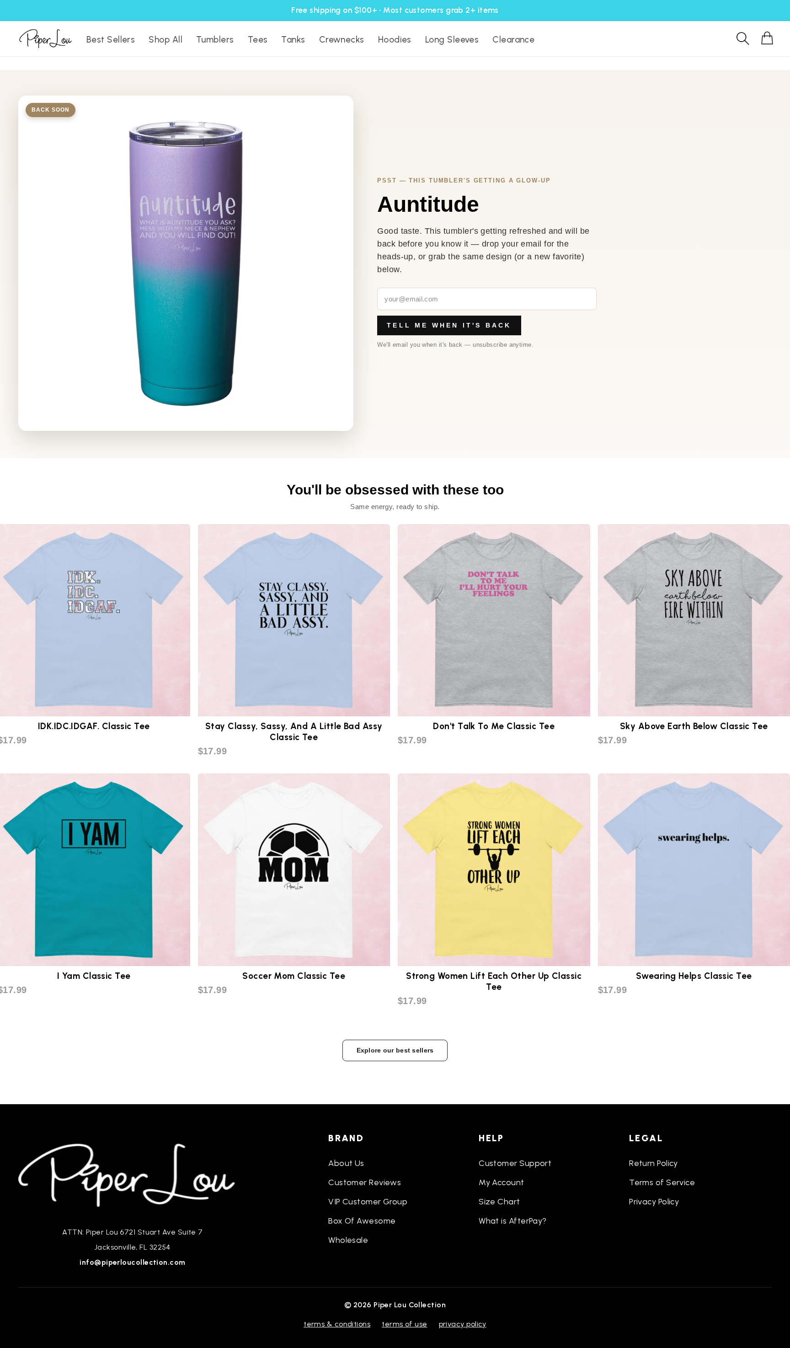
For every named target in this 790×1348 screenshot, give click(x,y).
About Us (346, 1163)
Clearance (513, 39)
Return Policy (653, 1163)
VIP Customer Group (367, 1202)
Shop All (165, 39)
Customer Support (515, 1163)
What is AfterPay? (513, 1221)
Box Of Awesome (361, 1221)
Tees (258, 39)
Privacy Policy (654, 1202)
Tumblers (215, 39)
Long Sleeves (452, 39)
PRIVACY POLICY (462, 1324)
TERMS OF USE (404, 1324)
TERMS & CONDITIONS (337, 1324)
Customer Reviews (364, 1182)
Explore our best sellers (395, 1050)
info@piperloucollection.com (132, 1262)
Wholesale (348, 1240)
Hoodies (394, 39)
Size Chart (499, 1202)
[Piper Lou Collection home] (132, 1174)
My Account (501, 1182)
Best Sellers (110, 39)
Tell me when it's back (449, 325)
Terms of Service (662, 1182)
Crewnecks (341, 39)
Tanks (293, 39)
